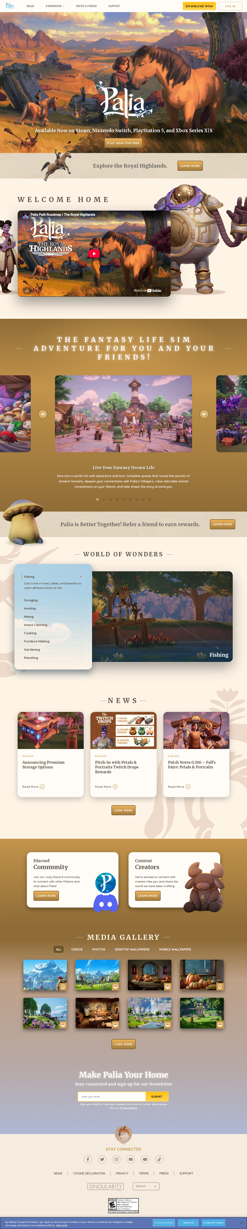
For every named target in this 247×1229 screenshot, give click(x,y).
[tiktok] (159, 1159)
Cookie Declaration (89, 1173)
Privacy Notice (128, 1108)
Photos (98, 949)
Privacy (122, 1173)
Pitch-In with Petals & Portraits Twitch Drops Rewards (116, 767)
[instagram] (116, 1159)
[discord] (131, 1159)
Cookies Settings (164, 1222)
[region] (123, 1223)
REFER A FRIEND (86, 6)
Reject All (188, 1222)
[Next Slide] (204, 414)
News (30, 6)
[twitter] (102, 1159)
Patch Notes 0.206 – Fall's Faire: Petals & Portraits (192, 764)
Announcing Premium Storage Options (43, 764)
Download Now (199, 6)
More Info (61, 1225)
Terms (144, 1173)
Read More (30, 786)
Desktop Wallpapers (132, 949)
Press (164, 1173)
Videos (77, 949)
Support (114, 6)
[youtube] (145, 1159)
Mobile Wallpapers (175, 949)
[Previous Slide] (43, 414)
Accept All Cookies (213, 1222)
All (58, 949)
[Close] (241, 1222)
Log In (230, 6)
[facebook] (88, 1159)
